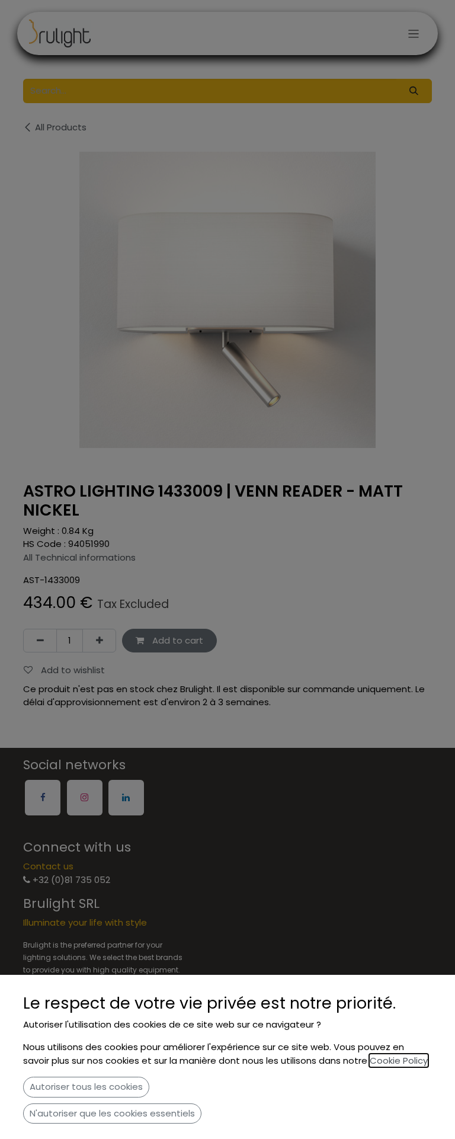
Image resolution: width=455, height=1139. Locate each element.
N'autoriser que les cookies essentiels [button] (112, 1113)
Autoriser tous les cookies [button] (86, 1086)
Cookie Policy (399, 1060)
